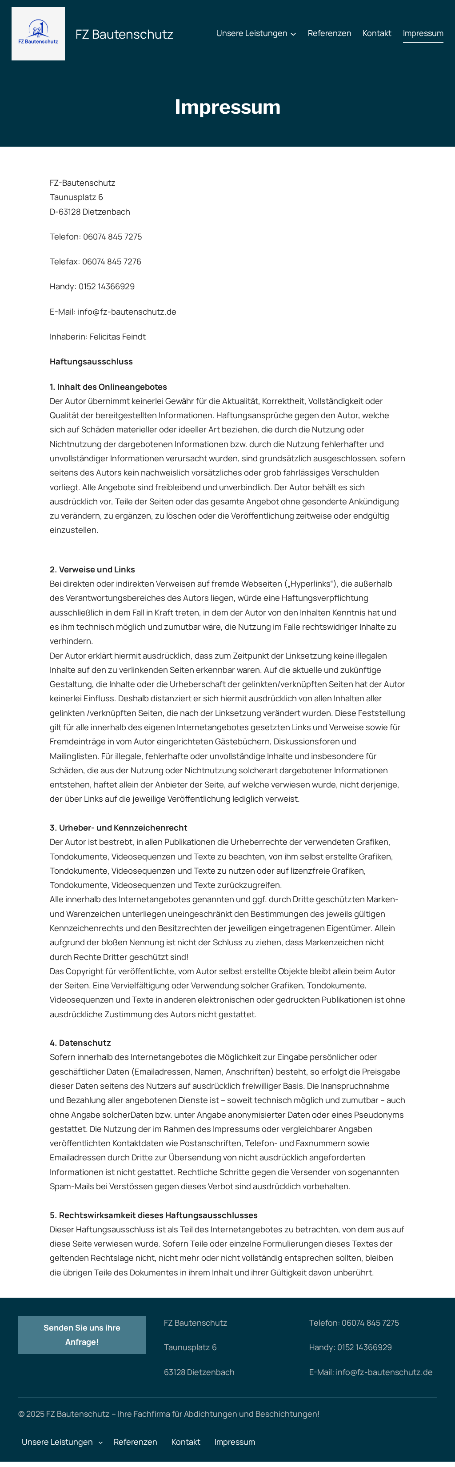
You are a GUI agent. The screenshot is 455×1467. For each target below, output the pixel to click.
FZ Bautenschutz (125, 33)
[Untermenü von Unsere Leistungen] (293, 33)
